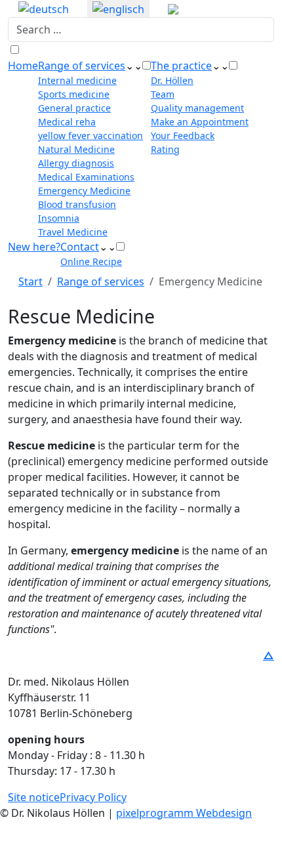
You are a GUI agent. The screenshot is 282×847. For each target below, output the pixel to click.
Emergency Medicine (84, 190)
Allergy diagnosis (76, 163)
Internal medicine (77, 80)
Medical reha (67, 121)
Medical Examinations (86, 177)
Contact (79, 246)
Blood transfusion (77, 204)
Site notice (34, 797)
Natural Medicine (76, 149)
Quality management (197, 108)
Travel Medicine (73, 232)
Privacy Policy (93, 797)
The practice (181, 65)
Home (23, 65)
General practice (74, 108)
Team (162, 94)
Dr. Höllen (172, 80)
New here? (34, 246)
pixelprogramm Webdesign (184, 813)
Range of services (81, 65)
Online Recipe (91, 261)
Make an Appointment (200, 121)
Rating (165, 149)
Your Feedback (182, 135)
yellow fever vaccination (90, 135)
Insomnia (58, 218)
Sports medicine (74, 94)
